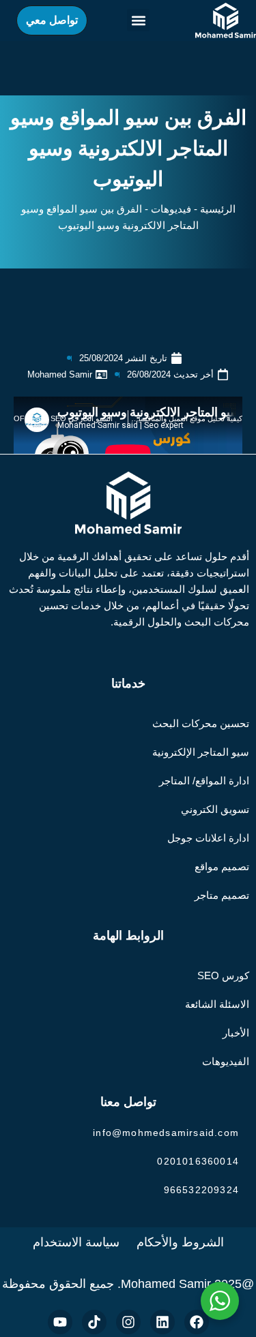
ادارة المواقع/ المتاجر (204, 780)
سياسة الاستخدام (76, 1242)
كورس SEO (223, 975)
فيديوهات (171, 209)
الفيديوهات (225, 1061)
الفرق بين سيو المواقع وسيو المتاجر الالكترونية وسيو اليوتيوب (128, 148)
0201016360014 (198, 1161)
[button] (138, 20)
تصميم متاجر (222, 895)
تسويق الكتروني (215, 809)
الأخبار (236, 1033)
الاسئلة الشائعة (217, 1004)
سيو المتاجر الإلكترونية (200, 752)
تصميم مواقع (222, 866)
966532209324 (201, 1189)
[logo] (225, 20)
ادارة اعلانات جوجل (208, 838)
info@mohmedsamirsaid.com (166, 1132)
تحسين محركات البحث (200, 723)
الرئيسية (218, 209)
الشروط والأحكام (180, 1242)
